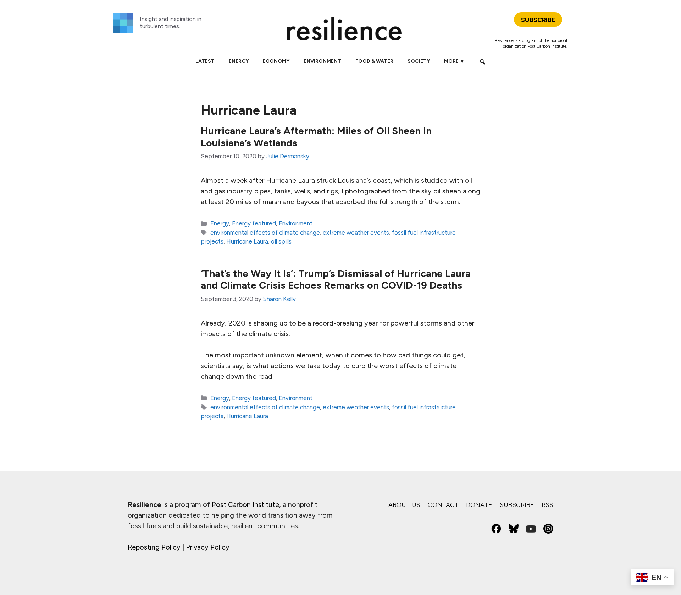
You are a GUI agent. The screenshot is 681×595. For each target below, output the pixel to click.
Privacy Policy (207, 547)
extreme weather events (356, 232)
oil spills (281, 241)
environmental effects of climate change (265, 232)
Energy (239, 61)
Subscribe (517, 505)
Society (419, 61)
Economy (276, 61)
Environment (322, 61)
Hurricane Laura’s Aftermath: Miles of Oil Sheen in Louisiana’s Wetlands (316, 137)
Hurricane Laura (247, 241)
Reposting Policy (154, 547)
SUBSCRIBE (538, 20)
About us (404, 505)
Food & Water (374, 61)
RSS (547, 505)
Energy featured (254, 223)
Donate (479, 505)
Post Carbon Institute (546, 46)
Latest (205, 61)
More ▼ (454, 61)
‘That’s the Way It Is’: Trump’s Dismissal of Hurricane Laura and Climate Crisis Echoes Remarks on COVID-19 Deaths (336, 279)
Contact (443, 505)
